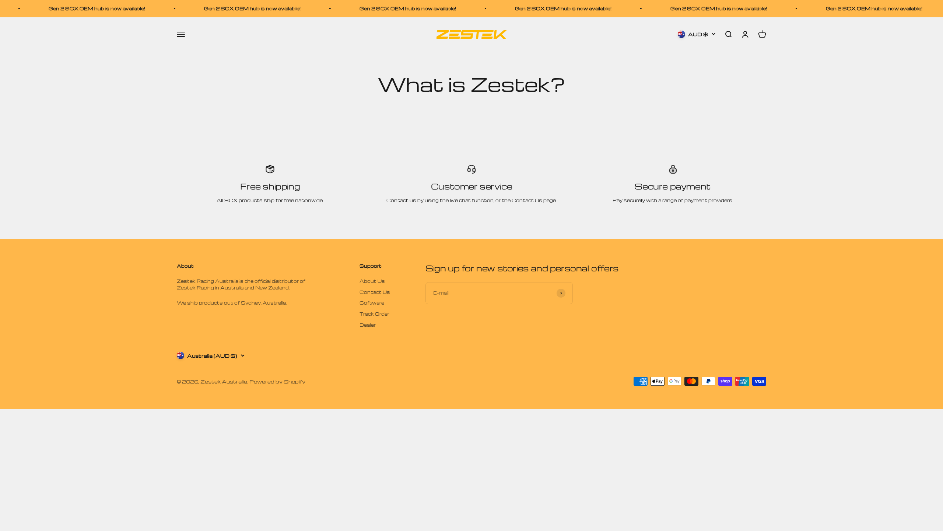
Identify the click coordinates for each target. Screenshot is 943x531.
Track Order (374, 314)
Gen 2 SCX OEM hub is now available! (78, 8)
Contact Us (375, 292)
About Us (372, 281)
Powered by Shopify (277, 381)
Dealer (368, 325)
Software (372, 303)
